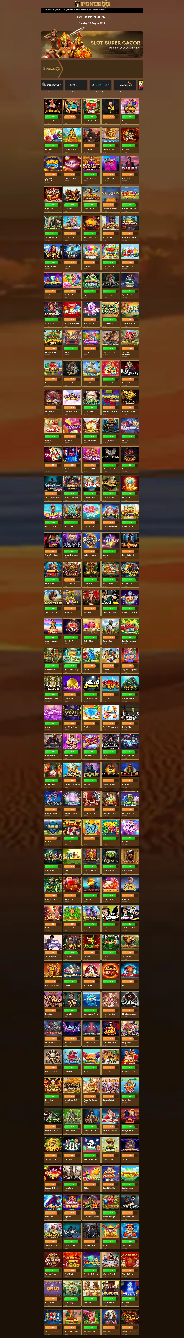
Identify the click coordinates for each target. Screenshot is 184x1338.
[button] (141, 84)
